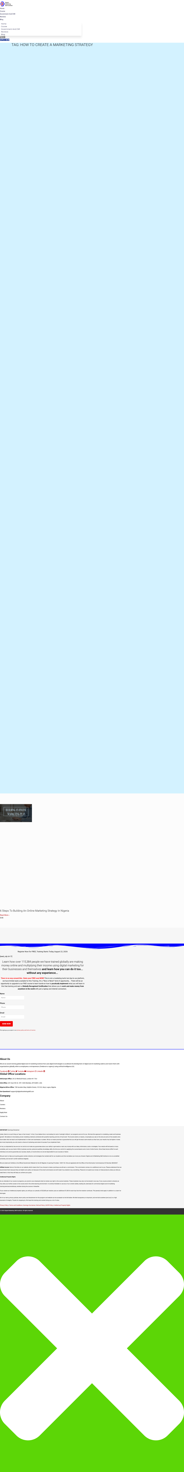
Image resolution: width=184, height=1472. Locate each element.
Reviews (3, 17)
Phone (2, 1003)
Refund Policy (40, 1205)
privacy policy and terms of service (26, 1030)
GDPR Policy (49, 1205)
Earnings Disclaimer (29, 1205)
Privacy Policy (4, 1205)
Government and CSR (7, 14)
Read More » (4, 915)
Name (2, 994)
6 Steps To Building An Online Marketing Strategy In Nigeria (34, 910)
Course (2, 11)
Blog (1, 19)
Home (2, 8)
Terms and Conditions (15, 1205)
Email (2, 1013)
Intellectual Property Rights (62, 1205)
